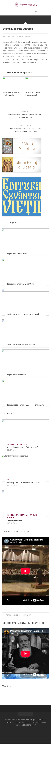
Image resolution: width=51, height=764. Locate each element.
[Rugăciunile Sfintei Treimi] (25, 241)
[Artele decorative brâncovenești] (37, 82)
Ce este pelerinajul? (15, 520)
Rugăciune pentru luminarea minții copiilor (24, 314)
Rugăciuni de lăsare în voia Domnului (21, 344)
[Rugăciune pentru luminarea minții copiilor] (25, 302)
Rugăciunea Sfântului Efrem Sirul (20, 284)
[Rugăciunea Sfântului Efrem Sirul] (25, 272)
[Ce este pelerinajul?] (25, 503)
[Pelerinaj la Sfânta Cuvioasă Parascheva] (25, 468)
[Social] (25, 732)
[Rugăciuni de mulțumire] (25, 362)
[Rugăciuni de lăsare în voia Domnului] (14, 82)
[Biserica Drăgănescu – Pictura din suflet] (25, 432)
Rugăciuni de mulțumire (16, 375)
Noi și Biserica (12, 444)
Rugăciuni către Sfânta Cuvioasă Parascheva (25, 405)
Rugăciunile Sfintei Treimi (17, 254)
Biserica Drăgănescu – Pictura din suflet (23, 447)
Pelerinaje (23, 444)
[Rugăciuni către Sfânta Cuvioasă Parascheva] (25, 393)
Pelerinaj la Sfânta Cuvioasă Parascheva (23, 483)
